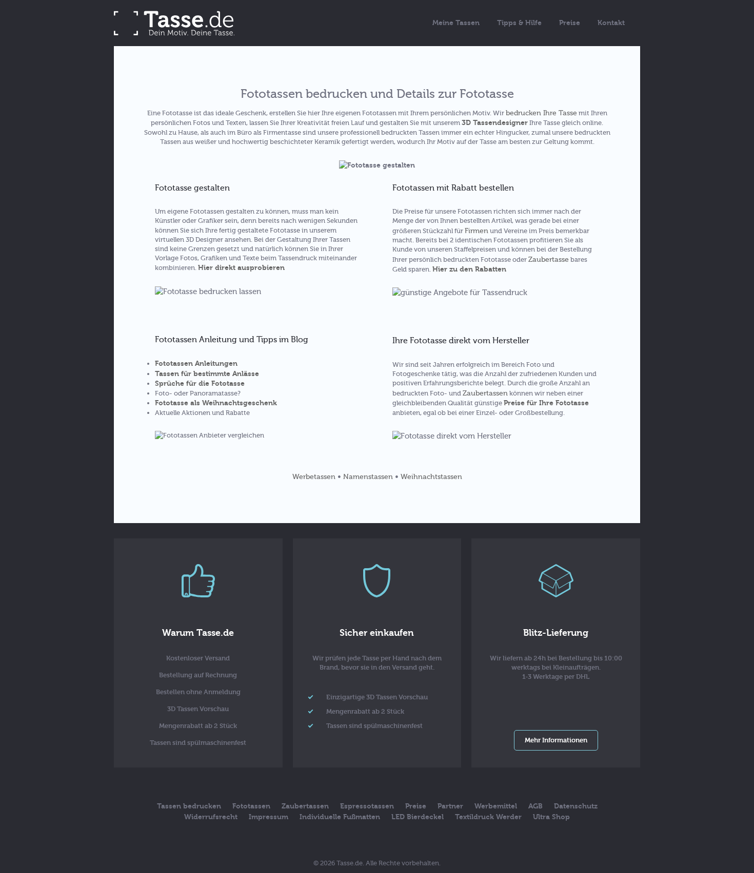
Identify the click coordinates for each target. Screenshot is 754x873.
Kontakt (611, 22)
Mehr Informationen (556, 740)
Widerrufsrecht (210, 817)
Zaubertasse (548, 259)
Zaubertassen (485, 393)
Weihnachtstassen (431, 476)
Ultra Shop (551, 817)
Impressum (268, 817)
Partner (450, 806)
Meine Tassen (456, 22)
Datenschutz (576, 806)
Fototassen (251, 806)
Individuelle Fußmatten (340, 817)
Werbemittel (495, 806)
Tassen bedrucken (189, 806)
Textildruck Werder (488, 817)
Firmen (476, 230)
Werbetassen (313, 476)
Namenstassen (368, 476)
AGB (535, 806)
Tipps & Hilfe (519, 22)
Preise (569, 22)
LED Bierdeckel (417, 817)
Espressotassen (367, 806)
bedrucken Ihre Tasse (541, 113)
